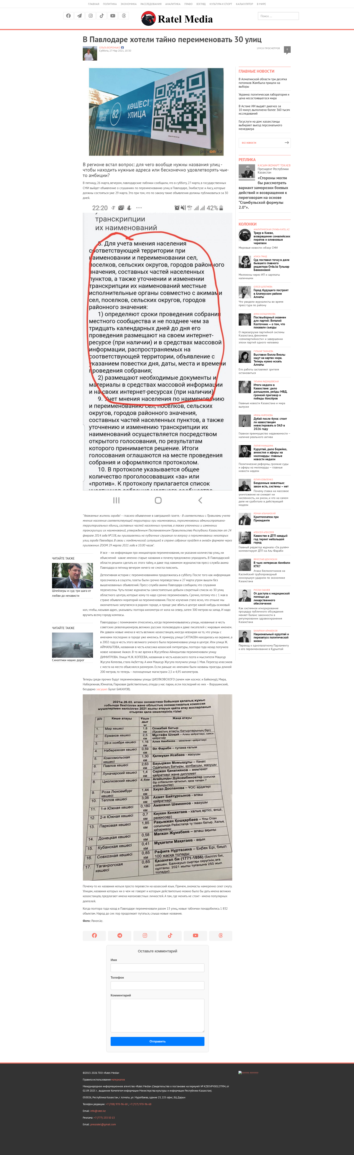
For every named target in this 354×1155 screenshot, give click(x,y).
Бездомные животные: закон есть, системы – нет (271, 484)
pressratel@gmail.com (103, 1124)
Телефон (117, 977)
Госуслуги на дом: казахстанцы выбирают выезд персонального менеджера (260, 125)
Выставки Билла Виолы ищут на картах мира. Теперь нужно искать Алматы (269, 360)
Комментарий (121, 995)
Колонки (247, 224)
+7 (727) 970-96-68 (140, 1104)
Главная (93, 4)
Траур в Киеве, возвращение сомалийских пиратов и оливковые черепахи (272, 238)
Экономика (129, 4)
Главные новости (256, 71)
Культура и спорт (221, 4)
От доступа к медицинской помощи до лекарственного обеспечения (272, 598)
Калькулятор (244, 4)
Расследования (151, 4)
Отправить (158, 1041)
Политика (110, 4)
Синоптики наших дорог (68, 660)
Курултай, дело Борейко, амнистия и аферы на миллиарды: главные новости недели (270, 454)
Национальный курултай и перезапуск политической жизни (271, 637)
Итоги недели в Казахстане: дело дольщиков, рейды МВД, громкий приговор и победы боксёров (270, 391)
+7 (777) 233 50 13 (104, 1117)
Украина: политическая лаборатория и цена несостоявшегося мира (264, 96)
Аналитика (172, 4)
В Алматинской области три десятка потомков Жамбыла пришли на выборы (263, 82)
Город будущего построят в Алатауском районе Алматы (271, 293)
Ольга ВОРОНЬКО (110, 47)
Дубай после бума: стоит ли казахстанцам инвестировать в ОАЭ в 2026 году (270, 424)
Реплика (247, 159)
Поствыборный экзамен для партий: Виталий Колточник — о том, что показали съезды (270, 322)
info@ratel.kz (98, 1111)
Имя (114, 960)
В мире (261, 4)
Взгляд (201, 4)
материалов (118, 1079)
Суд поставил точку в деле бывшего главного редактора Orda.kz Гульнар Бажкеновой (271, 265)
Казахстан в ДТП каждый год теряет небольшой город (270, 539)
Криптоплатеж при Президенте (266, 518)
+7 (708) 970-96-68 (117, 1104)
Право (188, 4)
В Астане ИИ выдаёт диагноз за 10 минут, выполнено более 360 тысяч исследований (264, 109)
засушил (102, 689)
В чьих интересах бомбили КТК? (272, 564)
